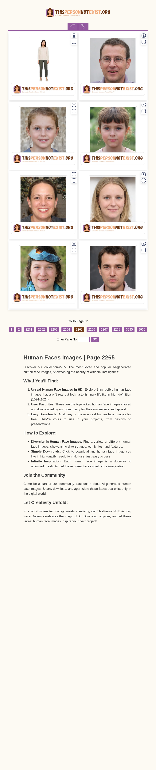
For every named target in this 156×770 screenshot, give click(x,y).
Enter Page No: (67, 339)
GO (95, 339)
